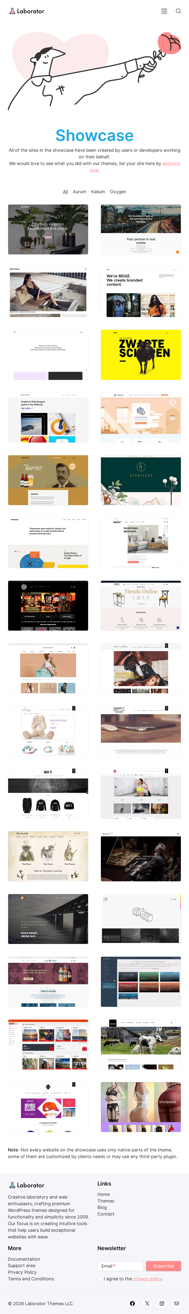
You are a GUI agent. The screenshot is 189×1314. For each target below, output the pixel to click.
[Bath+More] (48, 292)
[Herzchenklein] (48, 731)
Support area (21, 1265)
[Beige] (141, 292)
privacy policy (147, 1278)
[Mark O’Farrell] (48, 418)
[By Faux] (48, 229)
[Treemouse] (48, 543)
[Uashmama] (48, 668)
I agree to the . (133, 1278)
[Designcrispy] (48, 919)
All (65, 191)
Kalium (98, 191)
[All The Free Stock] (141, 982)
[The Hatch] (48, 856)
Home (103, 1194)
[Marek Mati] (141, 919)
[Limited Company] (48, 355)
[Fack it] (48, 793)
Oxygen (118, 191)
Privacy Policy (22, 1272)
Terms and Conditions (31, 1278)
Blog (102, 1207)
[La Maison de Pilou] (141, 418)
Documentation (24, 1259)
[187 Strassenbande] (48, 606)
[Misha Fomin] (141, 856)
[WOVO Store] (141, 1107)
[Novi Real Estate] (141, 229)
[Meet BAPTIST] (48, 480)
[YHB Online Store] (141, 793)
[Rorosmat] (141, 1044)
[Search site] (178, 11)
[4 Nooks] (141, 543)
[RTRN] (141, 355)
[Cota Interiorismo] (141, 606)
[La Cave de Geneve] (48, 982)
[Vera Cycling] (48, 1107)
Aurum (79, 191)
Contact (105, 1214)
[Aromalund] (141, 480)
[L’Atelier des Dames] (141, 668)
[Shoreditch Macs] (141, 731)
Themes (105, 1200)
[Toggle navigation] (164, 11)
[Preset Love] (48, 1044)
